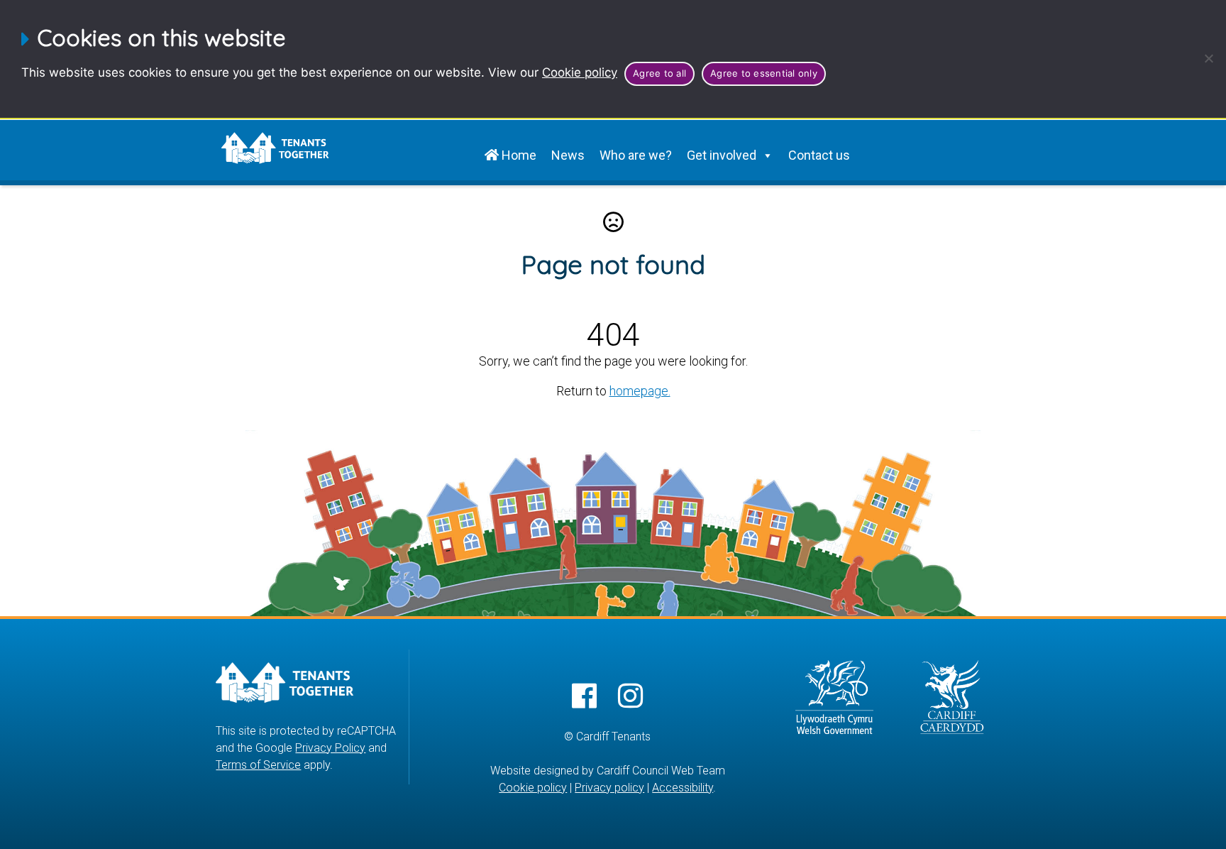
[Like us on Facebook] (584, 696)
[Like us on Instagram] (630, 696)
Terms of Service (258, 765)
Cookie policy (579, 72)
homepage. (639, 390)
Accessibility (682, 787)
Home (517, 155)
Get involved (721, 155)
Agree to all (659, 73)
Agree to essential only (763, 73)
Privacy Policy (330, 748)
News (568, 155)
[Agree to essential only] (1208, 58)
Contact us (819, 155)
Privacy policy (609, 787)
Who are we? (636, 155)
